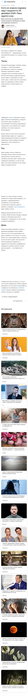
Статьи (13, 5)
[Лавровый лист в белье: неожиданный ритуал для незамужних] (14, 657)
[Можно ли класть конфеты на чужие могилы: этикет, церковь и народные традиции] (14, 681)
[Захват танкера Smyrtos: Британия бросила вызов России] (14, 467)
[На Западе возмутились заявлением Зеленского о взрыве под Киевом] (14, 514)
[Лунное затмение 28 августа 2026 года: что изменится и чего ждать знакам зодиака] (14, 633)
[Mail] (5, 2)
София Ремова (10, 25)
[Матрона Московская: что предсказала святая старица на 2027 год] (14, 324)
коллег (10, 117)
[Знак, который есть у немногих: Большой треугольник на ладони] (14, 348)
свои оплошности (19, 207)
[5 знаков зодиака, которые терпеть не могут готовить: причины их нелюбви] (14, 610)
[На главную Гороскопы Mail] (10, 2)
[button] (14, 38)
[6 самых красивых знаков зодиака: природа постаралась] (14, 562)
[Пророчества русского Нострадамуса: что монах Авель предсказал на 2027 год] (14, 491)
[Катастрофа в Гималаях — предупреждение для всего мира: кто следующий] (14, 372)
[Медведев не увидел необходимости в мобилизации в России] (14, 586)
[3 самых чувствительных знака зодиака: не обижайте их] (14, 419)
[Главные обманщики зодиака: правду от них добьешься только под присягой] (14, 538)
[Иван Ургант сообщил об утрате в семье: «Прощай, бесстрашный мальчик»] (14, 396)
